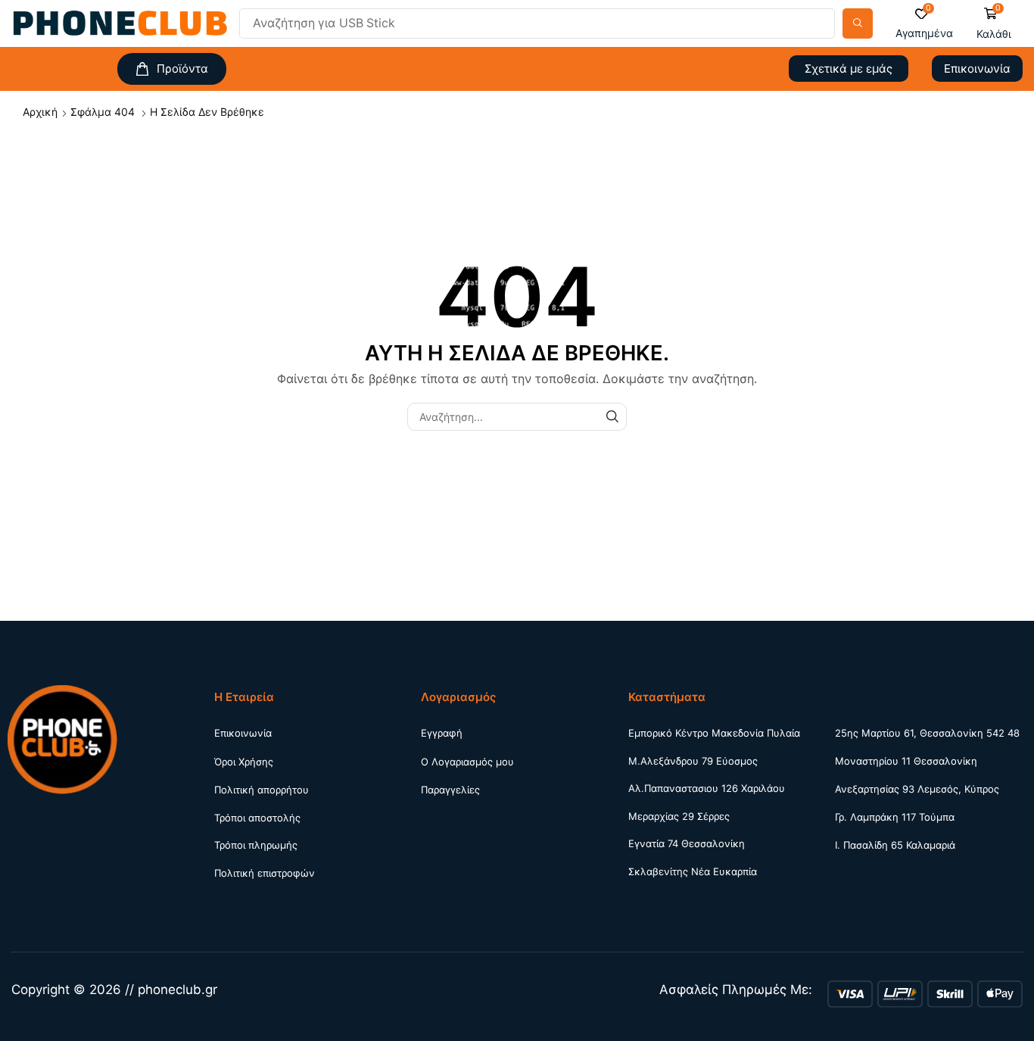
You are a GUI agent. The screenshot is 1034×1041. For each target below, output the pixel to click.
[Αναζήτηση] (857, 23)
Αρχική (40, 111)
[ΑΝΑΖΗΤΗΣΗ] (613, 417)
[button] (924, 23)
